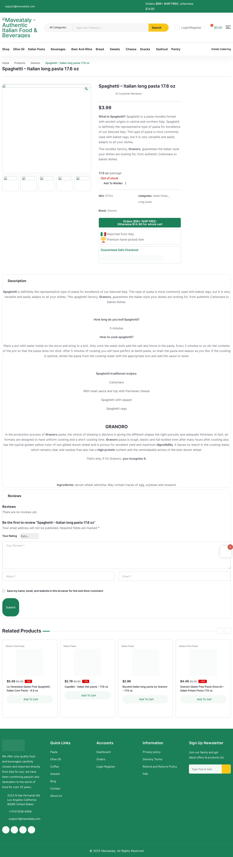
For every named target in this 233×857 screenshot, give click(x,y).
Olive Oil (18, 49)
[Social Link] (211, 4)
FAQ (145, 774)
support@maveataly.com (20, 6)
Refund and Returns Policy (160, 766)
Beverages (58, 49)
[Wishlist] (51, 646)
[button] (228, 27)
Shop (5, 49)
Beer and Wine (81, 49)
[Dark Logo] (20, 27)
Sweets (115, 49)
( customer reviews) (128, 93)
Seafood (162, 49)
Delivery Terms (152, 759)
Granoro (112, 210)
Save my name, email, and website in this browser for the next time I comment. (55, 590)
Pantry (175, 49)
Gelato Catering (221, 49)
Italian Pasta (36, 49)
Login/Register (191, 27)
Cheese (131, 49)
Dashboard (103, 752)
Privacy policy (152, 752)
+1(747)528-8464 (20, 811)
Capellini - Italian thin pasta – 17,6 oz (86, 686)
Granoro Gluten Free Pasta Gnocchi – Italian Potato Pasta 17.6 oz (202, 688)
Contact (55, 788)
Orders (100, 759)
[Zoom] (86, 88)
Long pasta (145, 201)
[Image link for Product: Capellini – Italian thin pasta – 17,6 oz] (88, 662)
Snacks (145, 49)
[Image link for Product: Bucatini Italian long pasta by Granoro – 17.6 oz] (146, 662)
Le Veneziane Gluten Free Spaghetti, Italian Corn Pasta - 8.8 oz (28, 688)
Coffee (54, 766)
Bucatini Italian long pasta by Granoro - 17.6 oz (145, 688)
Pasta (53, 752)
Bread (100, 49)
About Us (56, 795)
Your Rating (9, 535)
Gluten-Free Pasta (15, 646)
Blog (53, 781)
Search (156, 27)
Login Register (105, 766)
